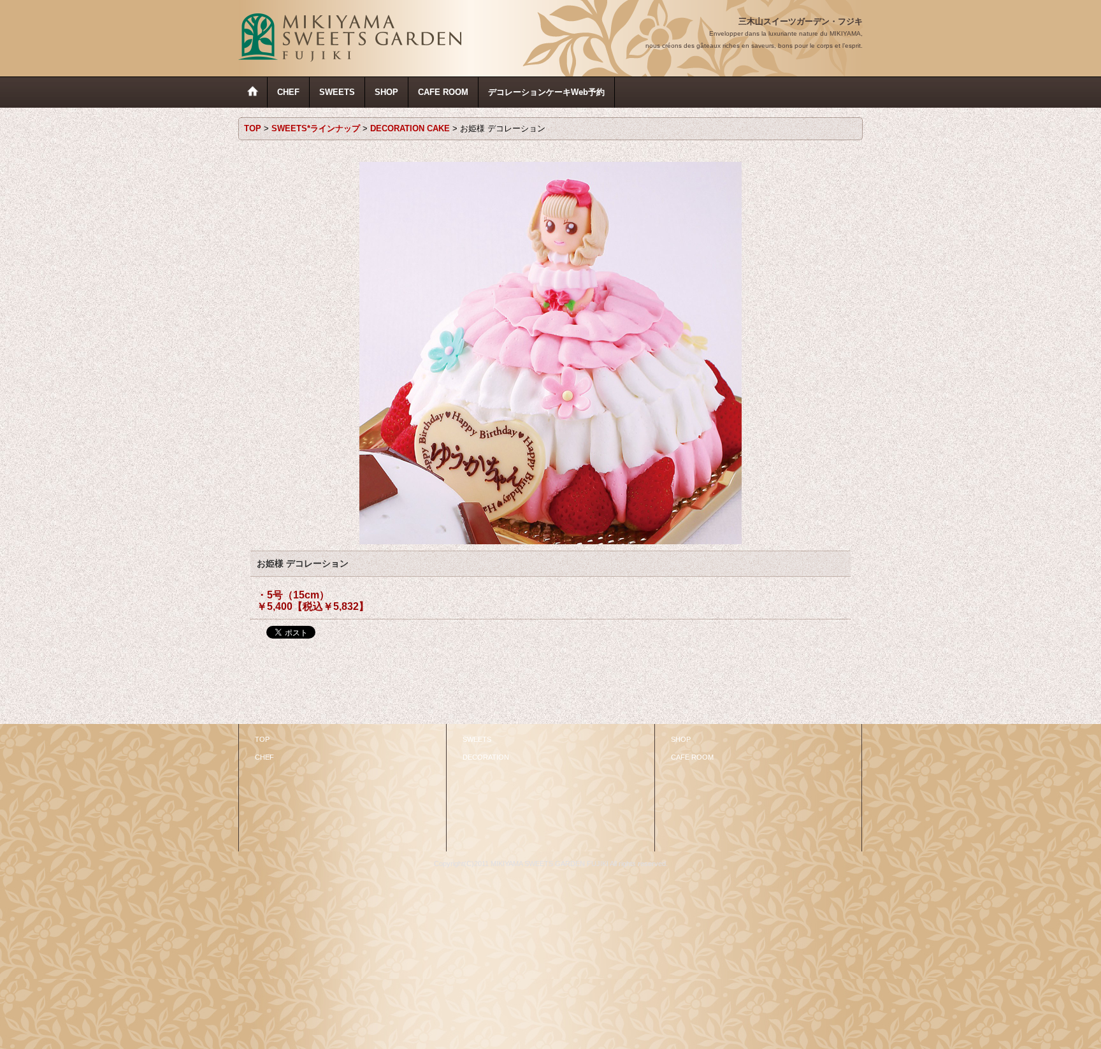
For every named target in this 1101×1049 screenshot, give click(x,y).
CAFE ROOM (692, 757)
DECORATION (486, 757)
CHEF (264, 757)
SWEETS (477, 739)
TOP (262, 739)
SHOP (681, 739)
